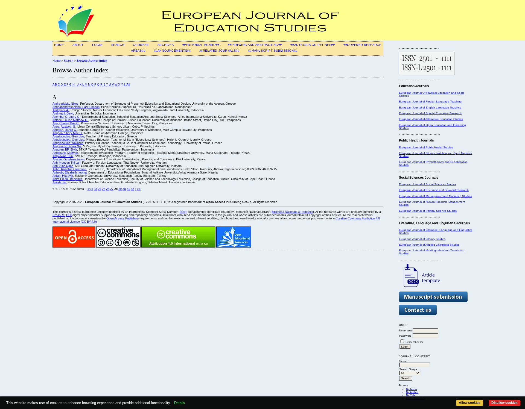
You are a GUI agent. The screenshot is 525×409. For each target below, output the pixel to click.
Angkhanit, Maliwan (65, 152)
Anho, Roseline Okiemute (69, 169)
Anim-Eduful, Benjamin (67, 179)
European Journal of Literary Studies (422, 238)
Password (405, 335)
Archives (166, 44)
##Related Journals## (219, 50)
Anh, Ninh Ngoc (62, 165)
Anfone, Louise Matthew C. (70, 120)
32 (132, 188)
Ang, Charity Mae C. (65, 123)
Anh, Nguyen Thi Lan (66, 162)
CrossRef (58, 215)
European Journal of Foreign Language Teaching (430, 101)
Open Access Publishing (122, 218)
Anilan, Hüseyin (62, 175)
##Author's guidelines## (312, 44)
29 (120, 188)
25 (103, 188)
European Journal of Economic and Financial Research (434, 190)
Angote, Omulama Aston (68, 159)
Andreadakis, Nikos (65, 103)
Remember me (415, 341)
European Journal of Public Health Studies (426, 147)
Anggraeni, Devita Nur (66, 146)
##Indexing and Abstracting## (255, 44)
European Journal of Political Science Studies (428, 210)
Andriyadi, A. (60, 110)
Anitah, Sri (59, 182)
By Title (410, 395)
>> (139, 188)
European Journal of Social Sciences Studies (427, 184)
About (78, 44)
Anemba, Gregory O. (66, 116)
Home (59, 44)
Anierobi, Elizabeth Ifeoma (69, 172)
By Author (412, 392)
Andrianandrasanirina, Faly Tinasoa (76, 106)
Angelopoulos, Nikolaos (67, 143)
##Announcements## (172, 50)
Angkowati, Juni (62, 156)
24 (99, 188)
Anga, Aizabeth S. (64, 126)
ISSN (183, 211)
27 (111, 188)
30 (124, 188)
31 (128, 188)
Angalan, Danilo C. (64, 129)
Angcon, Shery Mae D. (67, 133)
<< (89, 188)
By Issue (411, 389)
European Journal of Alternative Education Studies (431, 118)
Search (117, 44)
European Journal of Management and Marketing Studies (435, 196)
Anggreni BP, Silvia (64, 149)
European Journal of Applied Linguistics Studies (429, 244)
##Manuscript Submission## (273, 50)
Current (141, 44)
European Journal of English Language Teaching (430, 107)
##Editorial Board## (200, 44)
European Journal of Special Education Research (430, 113)
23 (95, 188)
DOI (69, 215)
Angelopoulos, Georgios (68, 136)
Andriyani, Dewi (62, 113)
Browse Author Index (92, 60)
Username (405, 330)
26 (107, 188)
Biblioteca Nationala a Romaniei (292, 211)
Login (97, 44)
